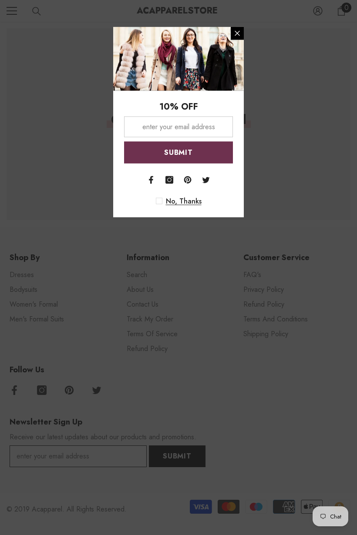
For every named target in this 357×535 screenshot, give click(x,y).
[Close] (237, 33)
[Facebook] (151, 180)
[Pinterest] (187, 180)
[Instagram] (169, 180)
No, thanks (184, 201)
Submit (178, 152)
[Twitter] (206, 180)
